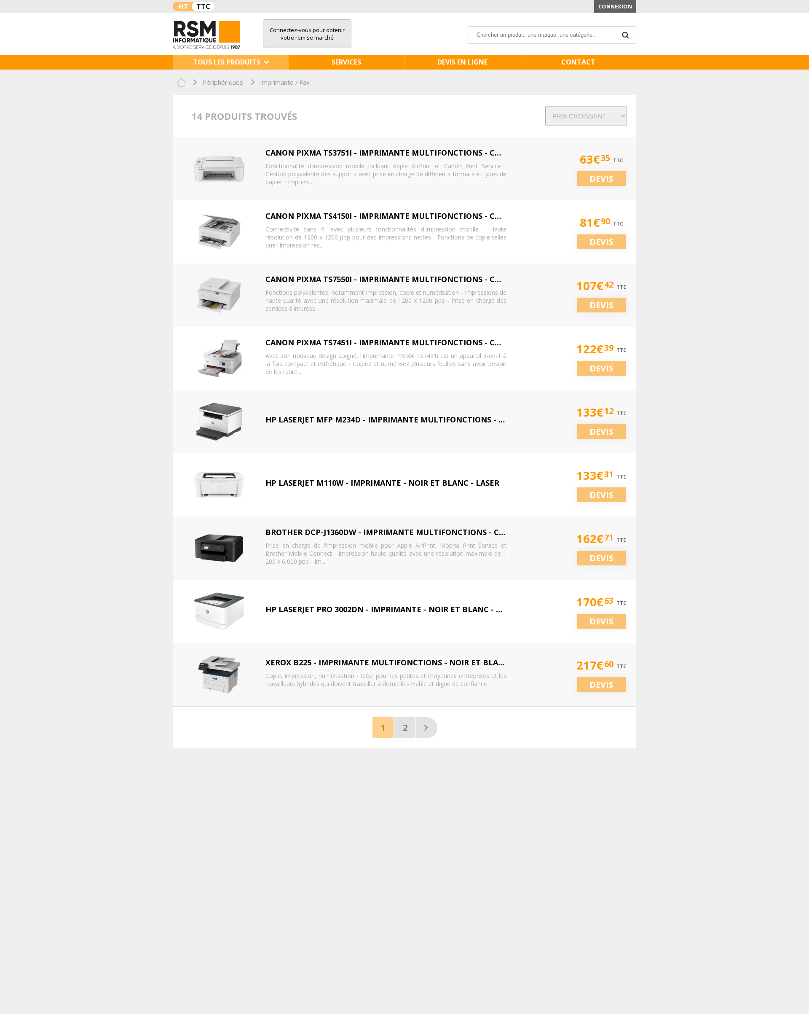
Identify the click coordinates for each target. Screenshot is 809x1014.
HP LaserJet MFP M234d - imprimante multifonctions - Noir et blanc (412, 419)
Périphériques (222, 82)
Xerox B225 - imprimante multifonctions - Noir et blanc (387, 662)
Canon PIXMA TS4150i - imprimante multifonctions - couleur (396, 216)
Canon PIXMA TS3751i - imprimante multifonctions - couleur (396, 153)
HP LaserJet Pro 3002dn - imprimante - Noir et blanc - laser (392, 609)
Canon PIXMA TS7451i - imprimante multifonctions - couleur (396, 342)
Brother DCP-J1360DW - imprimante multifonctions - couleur (398, 532)
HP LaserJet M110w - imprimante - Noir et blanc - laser (382, 483)
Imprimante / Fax (285, 82)
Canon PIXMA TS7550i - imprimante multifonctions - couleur (396, 279)
